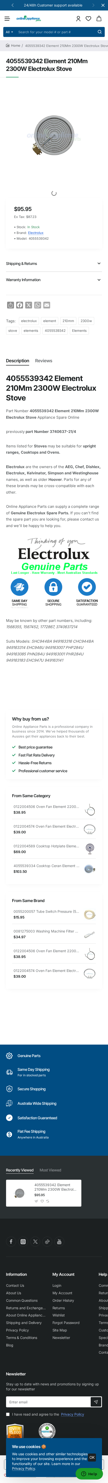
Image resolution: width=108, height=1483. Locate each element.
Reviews (43, 360)
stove (12, 331)
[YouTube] (59, 1242)
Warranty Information (23, 279)
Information (16, 1274)
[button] (12, 4)
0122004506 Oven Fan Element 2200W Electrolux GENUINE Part (47, 806)
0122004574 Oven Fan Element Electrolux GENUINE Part (47, 826)
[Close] (103, 5)
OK (92, 1457)
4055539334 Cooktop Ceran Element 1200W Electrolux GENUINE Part (47, 866)
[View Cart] (99, 18)
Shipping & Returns (21, 263)
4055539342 (55, 331)
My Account (63, 1274)
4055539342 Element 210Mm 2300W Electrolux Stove (55, 1187)
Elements (79, 331)
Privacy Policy (23, 1468)
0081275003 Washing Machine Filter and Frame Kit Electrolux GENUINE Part (47, 931)
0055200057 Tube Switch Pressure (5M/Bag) (47, 911)
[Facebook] (11, 1242)
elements (31, 331)
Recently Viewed (20, 1170)
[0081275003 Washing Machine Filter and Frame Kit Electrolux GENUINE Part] (89, 934)
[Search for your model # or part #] (100, 32)
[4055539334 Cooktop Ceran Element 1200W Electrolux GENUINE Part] (89, 869)
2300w (86, 321)
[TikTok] (47, 1242)
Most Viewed (50, 1170)
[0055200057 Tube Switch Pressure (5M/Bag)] (89, 914)
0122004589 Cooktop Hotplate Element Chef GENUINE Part (47, 846)
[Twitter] (35, 1242)
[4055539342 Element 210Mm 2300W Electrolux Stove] (19, 1193)
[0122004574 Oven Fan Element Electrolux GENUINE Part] (89, 829)
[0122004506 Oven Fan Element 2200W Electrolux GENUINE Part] (89, 809)
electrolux (29, 321)
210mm (68, 321)
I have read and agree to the (47, 1414)
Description (17, 360)
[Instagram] (23, 1242)
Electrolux (35, 233)
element (49, 321)
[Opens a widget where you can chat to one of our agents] (89, 1474)
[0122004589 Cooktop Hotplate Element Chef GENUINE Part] (89, 849)
